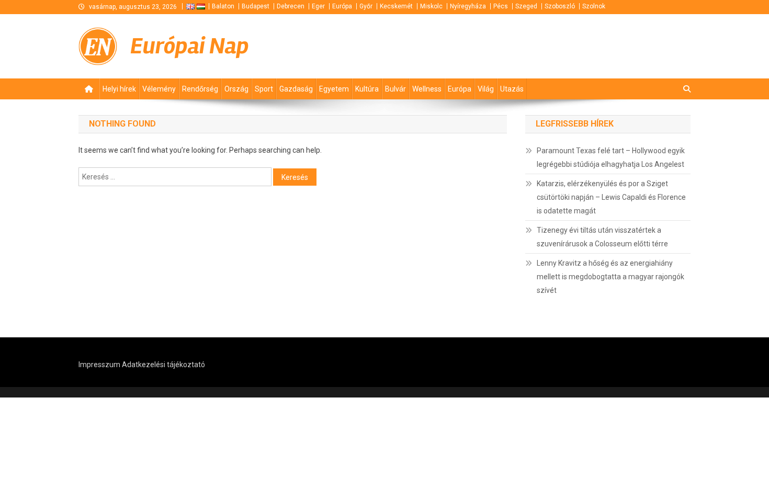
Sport (264, 89)
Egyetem (334, 89)
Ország (236, 89)
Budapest (255, 6)
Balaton (223, 6)
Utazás (512, 89)
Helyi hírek (119, 89)
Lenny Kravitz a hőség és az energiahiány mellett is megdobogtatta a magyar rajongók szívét (610, 276)
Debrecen (290, 6)
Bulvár (395, 89)
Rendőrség (200, 89)
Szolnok (593, 6)
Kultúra (367, 89)
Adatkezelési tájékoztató (163, 364)
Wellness (427, 89)
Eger (318, 6)
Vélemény (159, 89)
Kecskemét (396, 6)
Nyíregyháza (468, 6)
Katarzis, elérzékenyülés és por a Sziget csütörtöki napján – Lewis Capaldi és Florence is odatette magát (611, 197)
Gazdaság (296, 89)
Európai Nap (189, 46)
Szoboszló (560, 6)
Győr (365, 6)
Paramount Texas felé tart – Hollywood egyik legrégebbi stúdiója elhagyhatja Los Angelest (611, 157)
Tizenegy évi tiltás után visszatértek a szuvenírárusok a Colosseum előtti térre (602, 237)
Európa (342, 6)
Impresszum (99, 364)
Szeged (526, 6)
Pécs (500, 6)
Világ (486, 89)
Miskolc (431, 6)
